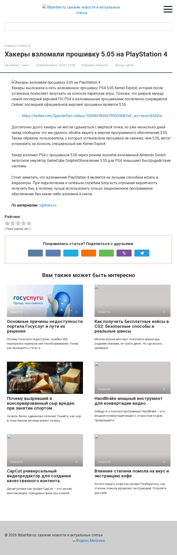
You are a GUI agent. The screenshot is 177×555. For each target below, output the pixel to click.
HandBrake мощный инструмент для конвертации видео (128, 401)
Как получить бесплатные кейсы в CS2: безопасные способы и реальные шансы (131, 326)
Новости (101, 65)
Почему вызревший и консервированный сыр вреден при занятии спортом (40, 403)
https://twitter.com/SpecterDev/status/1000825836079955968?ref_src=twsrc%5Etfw (92, 116)
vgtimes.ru (47, 205)
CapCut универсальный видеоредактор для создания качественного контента (39, 475)
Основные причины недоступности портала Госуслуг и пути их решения (45, 326)
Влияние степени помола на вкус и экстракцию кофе (131, 473)
